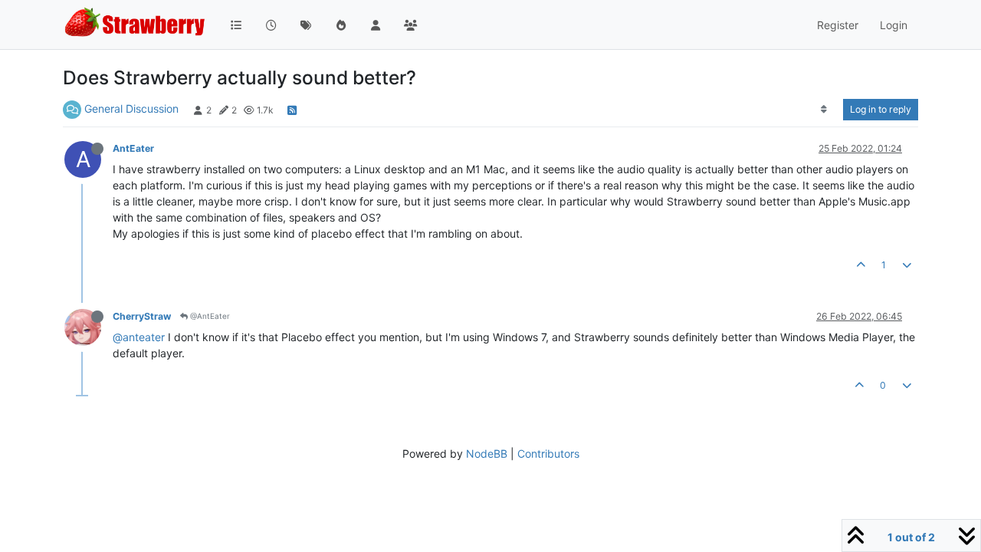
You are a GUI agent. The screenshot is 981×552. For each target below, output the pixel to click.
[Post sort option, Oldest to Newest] (824, 109)
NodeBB (486, 453)
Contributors (548, 453)
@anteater (139, 336)
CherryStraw (142, 316)
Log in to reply (880, 109)
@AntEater (209, 315)
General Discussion (131, 108)
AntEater (133, 148)
